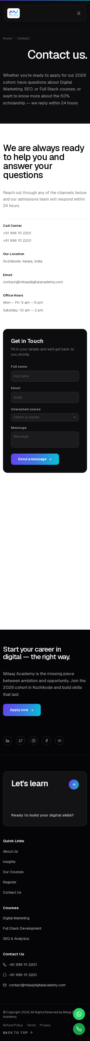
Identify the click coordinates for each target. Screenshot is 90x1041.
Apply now (19, 710)
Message (18, 428)
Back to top (15, 1033)
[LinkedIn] (7, 740)
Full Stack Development (22, 928)
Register (9, 882)
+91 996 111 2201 (17, 233)
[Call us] (79, 1029)
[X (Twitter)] (20, 740)
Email (15, 388)
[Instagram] (33, 740)
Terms (31, 1025)
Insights (9, 861)
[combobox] (45, 417)
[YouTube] (59, 740)
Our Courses (13, 872)
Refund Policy (13, 1025)
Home (7, 38)
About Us (10, 851)
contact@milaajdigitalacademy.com (33, 281)
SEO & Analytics (16, 938)
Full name (19, 366)
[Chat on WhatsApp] (79, 1014)
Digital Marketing (16, 918)
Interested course (25, 409)
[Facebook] (46, 740)
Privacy (45, 1025)
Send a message (32, 459)
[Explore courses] (74, 784)
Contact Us (12, 892)
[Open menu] (79, 13)
